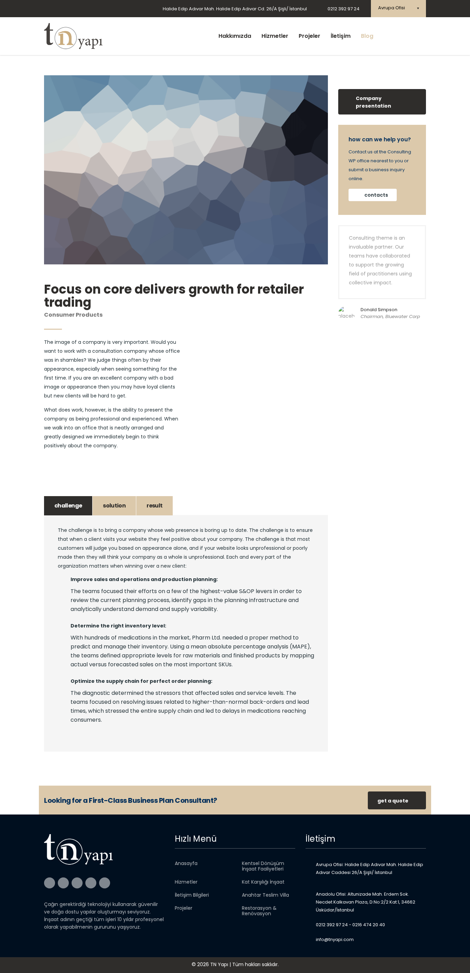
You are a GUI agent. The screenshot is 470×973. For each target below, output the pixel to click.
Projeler (309, 36)
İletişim (341, 36)
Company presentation (373, 102)
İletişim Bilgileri (192, 895)
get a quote (392, 800)
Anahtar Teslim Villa (265, 895)
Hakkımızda (234, 36)
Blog (367, 36)
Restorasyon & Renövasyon (259, 910)
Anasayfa (186, 863)
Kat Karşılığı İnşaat (263, 882)
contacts (376, 195)
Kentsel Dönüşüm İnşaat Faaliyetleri (263, 866)
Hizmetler (274, 36)
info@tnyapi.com (335, 939)
